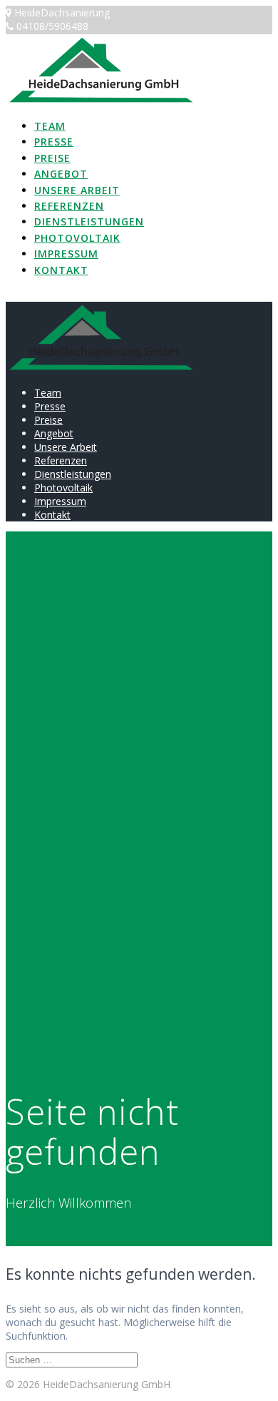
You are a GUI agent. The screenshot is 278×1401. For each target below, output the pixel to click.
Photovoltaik (77, 238)
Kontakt (61, 270)
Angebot (61, 173)
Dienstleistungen (89, 221)
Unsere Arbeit (77, 190)
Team (50, 126)
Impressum (66, 253)
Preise (52, 158)
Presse (53, 141)
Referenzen (69, 206)
